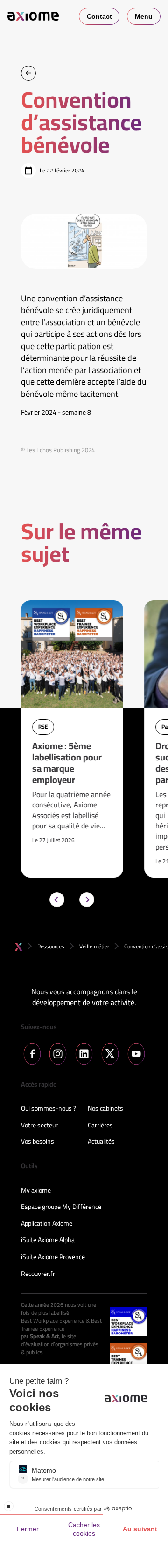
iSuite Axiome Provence (53, 1257)
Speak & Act (44, 1337)
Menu (144, 16)
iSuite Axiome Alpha (48, 1240)
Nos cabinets (105, 1108)
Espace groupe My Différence (61, 1207)
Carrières (100, 1125)
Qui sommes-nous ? (48, 1108)
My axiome (36, 1190)
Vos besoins (37, 1142)
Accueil (18, 947)
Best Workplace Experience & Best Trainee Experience (61, 1325)
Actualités (101, 1142)
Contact (99, 16)
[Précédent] (56, 899)
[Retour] (28, 73)
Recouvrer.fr (38, 1274)
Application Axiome (46, 1224)
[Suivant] (86, 899)
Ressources (50, 946)
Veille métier (94, 946)
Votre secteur (39, 1125)
